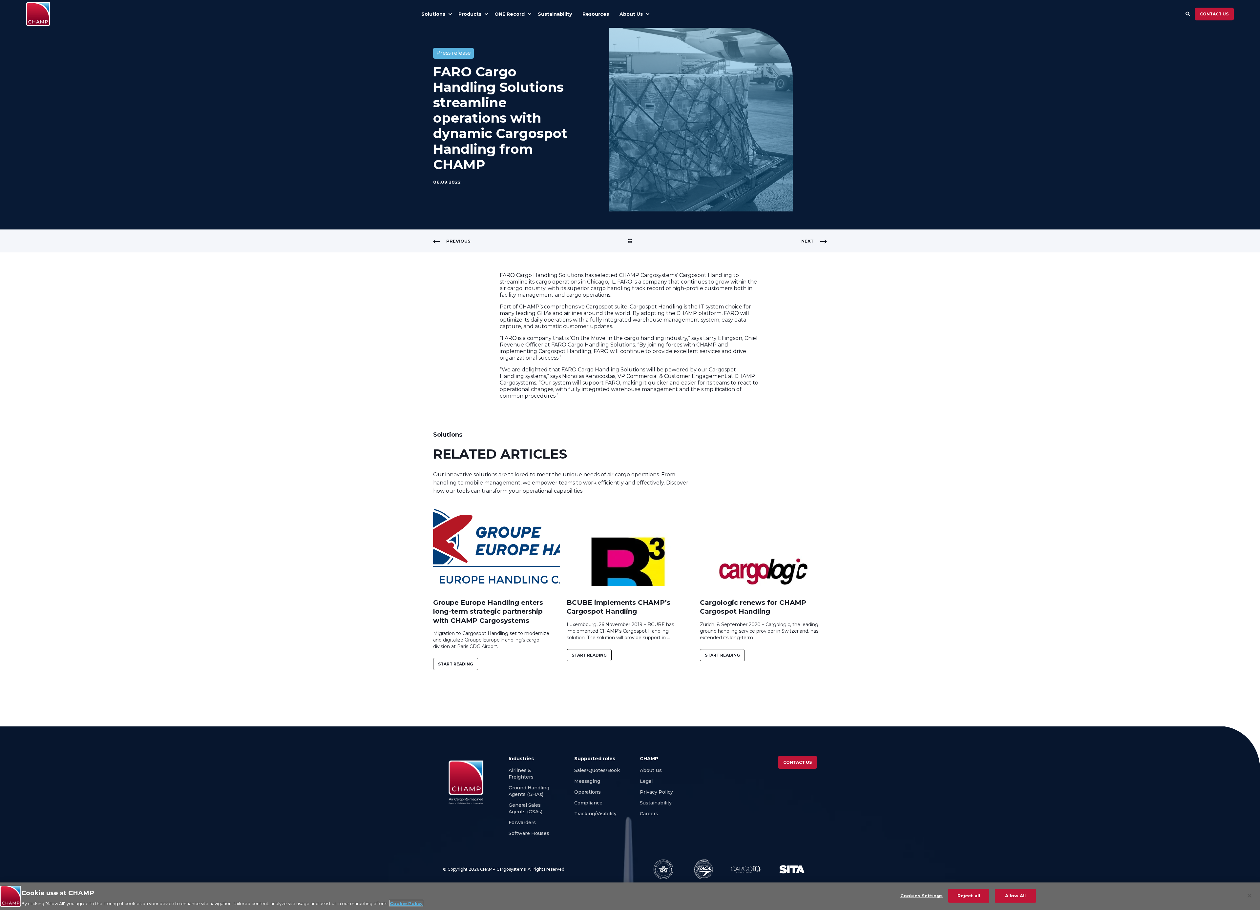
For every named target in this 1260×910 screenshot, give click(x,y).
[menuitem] (450, 14)
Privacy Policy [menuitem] (656, 792)
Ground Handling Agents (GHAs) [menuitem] (529, 791)
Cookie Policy (406, 903)
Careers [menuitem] (650, 814)
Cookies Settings (921, 895)
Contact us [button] (1214, 13)
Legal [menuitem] (646, 781)
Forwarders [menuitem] (522, 822)
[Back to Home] (38, 14)
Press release (453, 53)
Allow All (1015, 895)
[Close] (1249, 895)
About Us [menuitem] (651, 770)
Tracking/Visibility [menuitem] (595, 814)
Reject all (968, 895)
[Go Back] (630, 241)
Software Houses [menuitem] (529, 833)
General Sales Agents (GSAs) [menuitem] (527, 808)
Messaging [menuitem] (587, 781)
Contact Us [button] (797, 762)
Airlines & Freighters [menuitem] (522, 773)
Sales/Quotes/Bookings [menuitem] (602, 770)
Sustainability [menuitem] (656, 803)
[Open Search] (1188, 13)
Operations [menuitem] (587, 792)
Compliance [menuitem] (588, 803)
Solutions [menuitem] (433, 14)
